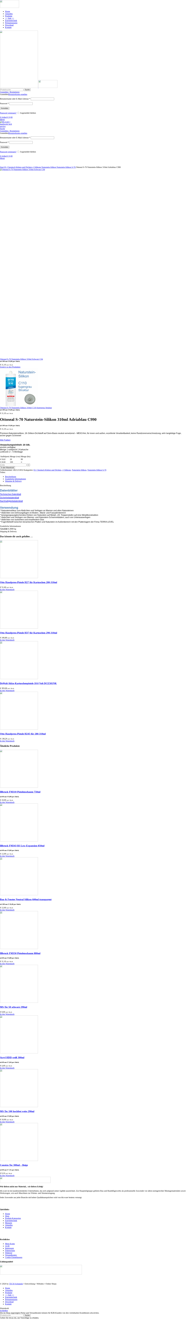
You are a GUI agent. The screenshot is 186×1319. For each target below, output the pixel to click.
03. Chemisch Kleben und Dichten (18, 167)
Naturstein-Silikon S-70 (66, 167)
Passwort (4, 103)
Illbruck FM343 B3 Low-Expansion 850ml (22, 845)
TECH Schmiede (16, 1284)
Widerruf (8, 1253)
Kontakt (8, 1227)
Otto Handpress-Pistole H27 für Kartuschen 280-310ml (28, 582)
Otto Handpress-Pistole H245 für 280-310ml (23, 733)
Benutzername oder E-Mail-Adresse (15, 99)
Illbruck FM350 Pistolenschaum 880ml (20, 953)
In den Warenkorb (7, 468)
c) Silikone (37, 167)
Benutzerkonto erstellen (17, 94)
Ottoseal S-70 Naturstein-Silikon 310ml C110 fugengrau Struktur (26, 408)
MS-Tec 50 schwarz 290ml (13, 1007)
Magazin (8, 1223)
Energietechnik (11, 1220)
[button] (7, 589)
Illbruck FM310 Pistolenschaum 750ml (20, 791)
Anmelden (4, 108)
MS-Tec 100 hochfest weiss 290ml (17, 1111)
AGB (7, 1246)
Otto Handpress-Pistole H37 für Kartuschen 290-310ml (28, 632)
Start (2, 167)
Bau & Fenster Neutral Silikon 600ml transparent (25, 899)
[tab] (95, 477)
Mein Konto (10, 1244)
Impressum (9, 1248)
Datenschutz (10, 1250)
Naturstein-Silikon (49, 167)
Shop (7, 1216)
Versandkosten (11, 1255)
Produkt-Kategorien (13, 1218)
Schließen (4, 1311)
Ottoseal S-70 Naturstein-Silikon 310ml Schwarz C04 (21, 359)
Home (7, 1214)
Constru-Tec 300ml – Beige (14, 1165)
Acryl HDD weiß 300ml (12, 1057)
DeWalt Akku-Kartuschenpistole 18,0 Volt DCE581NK (28, 683)
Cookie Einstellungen (13, 1257)
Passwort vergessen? (8, 113)
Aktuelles (9, 1225)
